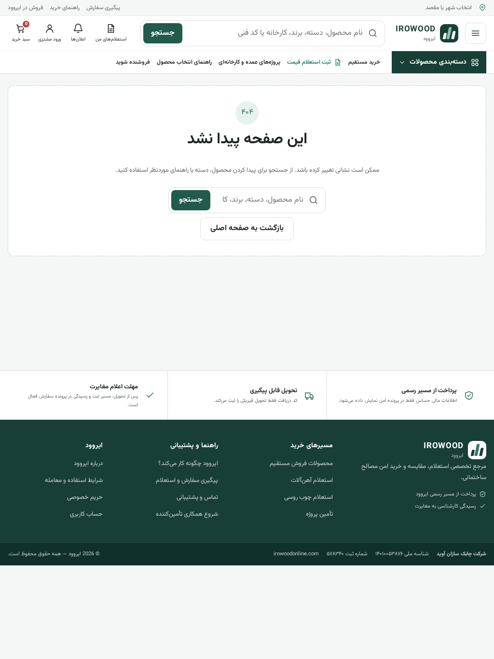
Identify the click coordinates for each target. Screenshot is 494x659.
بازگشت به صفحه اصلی (247, 228)
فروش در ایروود (25, 7)
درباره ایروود (88, 463)
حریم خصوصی (85, 497)
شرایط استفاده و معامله (74, 480)
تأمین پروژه (319, 514)
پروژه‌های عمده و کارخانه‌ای (249, 62)
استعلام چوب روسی (308, 497)
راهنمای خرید (65, 7)
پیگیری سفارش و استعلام (187, 480)
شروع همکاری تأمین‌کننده (187, 514)
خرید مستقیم (364, 62)
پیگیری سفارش (103, 7)
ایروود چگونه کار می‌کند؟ (188, 463)
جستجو (163, 33)
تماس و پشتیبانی (197, 497)
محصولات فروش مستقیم (301, 463)
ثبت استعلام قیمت (309, 62)
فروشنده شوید (133, 62)
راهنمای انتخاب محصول (184, 62)
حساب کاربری (86, 514)
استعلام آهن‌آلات (312, 480)
